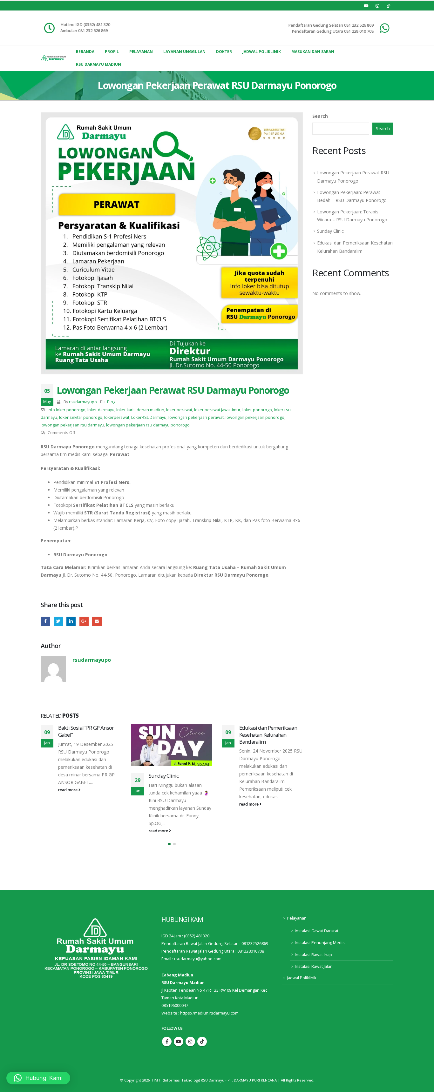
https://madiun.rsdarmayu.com (209, 1013)
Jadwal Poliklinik (261, 51)
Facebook (45, 621)
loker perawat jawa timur (217, 409)
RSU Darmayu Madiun (98, 64)
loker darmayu (100, 409)
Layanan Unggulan (184, 51)
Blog (111, 402)
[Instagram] (377, 5)
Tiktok (202, 1041)
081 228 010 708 (359, 31)
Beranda (85, 51)
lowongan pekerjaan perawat (196, 417)
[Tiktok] (388, 5)
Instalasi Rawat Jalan (314, 966)
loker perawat (179, 409)
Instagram (190, 1041)
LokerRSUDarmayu (148, 417)
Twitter (58, 621)
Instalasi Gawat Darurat (316, 931)
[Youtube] (366, 5)
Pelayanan (141, 51)
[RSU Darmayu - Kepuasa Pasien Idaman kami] (53, 58)
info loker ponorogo (66, 409)
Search (320, 116)
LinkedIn (71, 621)
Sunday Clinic (73, 775)
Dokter (224, 51)
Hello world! (253, 727)
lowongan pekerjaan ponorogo (255, 417)
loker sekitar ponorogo (80, 417)
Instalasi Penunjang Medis (320, 942)
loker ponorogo (257, 409)
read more (68, 831)
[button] (169, 844)
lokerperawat (116, 417)
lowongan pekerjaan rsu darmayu (72, 425)
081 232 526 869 (359, 25)
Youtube (178, 1041)
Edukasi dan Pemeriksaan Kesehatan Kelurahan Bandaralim (178, 734)
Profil (112, 51)
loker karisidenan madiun (140, 409)
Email (96, 621)
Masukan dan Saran (312, 51)
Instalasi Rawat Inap (313, 954)
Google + (84, 621)
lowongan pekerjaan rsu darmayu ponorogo (148, 425)
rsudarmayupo (83, 402)
